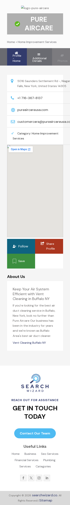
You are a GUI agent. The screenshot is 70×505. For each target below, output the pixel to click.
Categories (43, 466)
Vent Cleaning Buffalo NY (29, 343)
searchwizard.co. (44, 495)
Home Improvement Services (37, 42)
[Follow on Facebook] (23, 478)
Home (11, 42)
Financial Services (26, 460)
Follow (23, 246)
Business (30, 454)
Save (21, 261)
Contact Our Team (35, 433)
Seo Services (49, 454)
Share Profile (50, 246)
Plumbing (49, 460)
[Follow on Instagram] (39, 478)
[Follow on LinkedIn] (47, 478)
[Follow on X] (31, 478)
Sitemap (45, 500)
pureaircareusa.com (32, 110)
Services (25, 466)
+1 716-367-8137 (30, 98)
